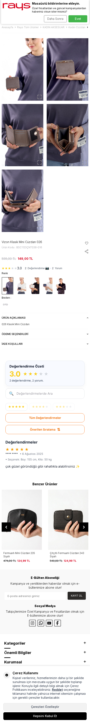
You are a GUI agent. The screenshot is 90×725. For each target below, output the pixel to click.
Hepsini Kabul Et (45, 716)
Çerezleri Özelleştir (45, 707)
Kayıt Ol (76, 595)
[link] (45, 267)
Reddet (57, 689)
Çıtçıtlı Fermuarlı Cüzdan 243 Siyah (67, 554)
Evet (78, 18)
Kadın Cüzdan (76, 27)
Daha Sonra (55, 18)
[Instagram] (32, 623)
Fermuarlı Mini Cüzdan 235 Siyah (19, 554)
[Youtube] (49, 623)
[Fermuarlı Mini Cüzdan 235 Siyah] (22, 520)
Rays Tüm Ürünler (28, 27)
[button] (6, 527)
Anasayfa (7, 27)
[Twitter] (40, 623)
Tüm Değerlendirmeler (45, 418)
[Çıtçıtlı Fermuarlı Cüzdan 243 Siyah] (68, 520)
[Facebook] (57, 623)
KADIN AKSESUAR (53, 27)
